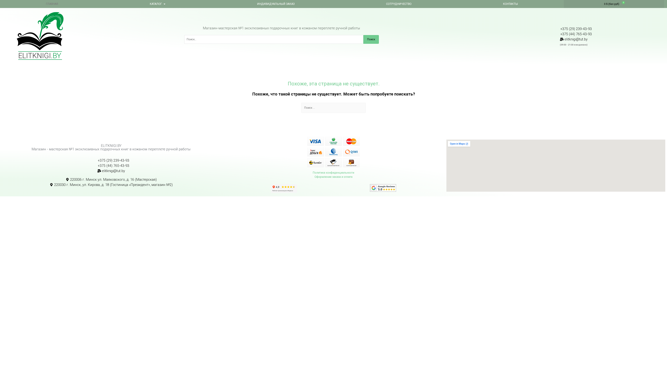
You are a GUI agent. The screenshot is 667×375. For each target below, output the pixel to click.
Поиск (371, 39)
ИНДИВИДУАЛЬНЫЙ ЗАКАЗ (276, 4)
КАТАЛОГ (156, 4)
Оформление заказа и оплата (333, 176)
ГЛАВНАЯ (52, 4)
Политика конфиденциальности (333, 172)
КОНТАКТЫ (510, 4)
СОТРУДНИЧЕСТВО (398, 4)
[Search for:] (333, 107)
